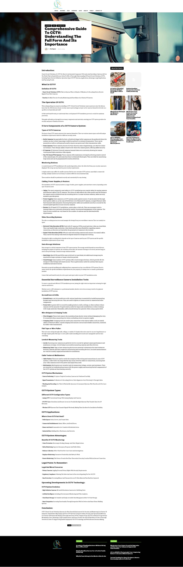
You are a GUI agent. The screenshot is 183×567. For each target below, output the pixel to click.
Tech (54, 25)
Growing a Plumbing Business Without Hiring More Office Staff (116, 91)
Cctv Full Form (76, 525)
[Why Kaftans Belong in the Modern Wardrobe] (117, 102)
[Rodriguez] (46, 49)
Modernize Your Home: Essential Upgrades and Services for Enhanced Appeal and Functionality (133, 115)
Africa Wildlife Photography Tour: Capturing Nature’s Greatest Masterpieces (116, 140)
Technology (61, 25)
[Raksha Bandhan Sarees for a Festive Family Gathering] (133, 79)
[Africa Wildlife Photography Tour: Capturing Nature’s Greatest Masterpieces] (117, 128)
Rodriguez (53, 49)
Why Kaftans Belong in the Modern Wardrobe (117, 113)
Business (48, 25)
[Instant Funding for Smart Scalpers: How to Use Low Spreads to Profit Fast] (133, 128)
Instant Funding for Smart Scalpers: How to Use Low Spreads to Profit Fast (133, 140)
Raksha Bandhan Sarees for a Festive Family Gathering (133, 90)
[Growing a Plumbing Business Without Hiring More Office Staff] (117, 79)
